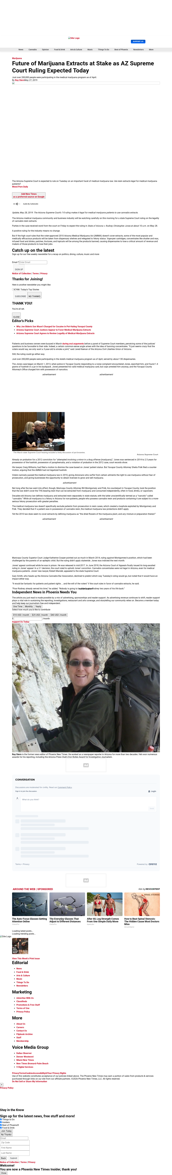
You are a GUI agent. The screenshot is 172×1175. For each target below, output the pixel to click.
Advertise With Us (25, 998)
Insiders (6, 1122)
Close (3, 1173)
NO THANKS (34, 296)
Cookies (29, 1073)
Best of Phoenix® (10, 1125)
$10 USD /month (21, 615)
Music (90, 49)
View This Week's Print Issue (26, 958)
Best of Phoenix (121, 49)
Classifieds (21, 1001)
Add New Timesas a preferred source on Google (28, 195)
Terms (36, 273)
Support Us (138, 41)
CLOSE (16, 317)
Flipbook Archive (24, 1034)
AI (46, 1073)
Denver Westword (24, 1056)
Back (3, 1158)
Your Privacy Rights (56, 1073)
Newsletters (138, 49)
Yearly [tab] (38, 606)
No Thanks (6, 1134)
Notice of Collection (21, 273)
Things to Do (8, 1119)
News (21, 49)
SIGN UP (19, 269)
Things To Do (103, 49)
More (151, 49)
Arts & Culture (76, 49)
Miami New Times (25, 1060)
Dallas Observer (24, 1053)
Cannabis (33, 49)
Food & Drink (59, 49)
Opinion (45, 49)
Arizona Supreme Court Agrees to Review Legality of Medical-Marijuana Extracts (55, 333)
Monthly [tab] (29, 606)
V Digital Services (24, 1067)
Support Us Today (20, 622)
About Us (20, 1024)
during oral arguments (73, 343)
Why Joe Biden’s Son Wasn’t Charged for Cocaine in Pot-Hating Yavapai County (54, 326)
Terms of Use (22, 1008)
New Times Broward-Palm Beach (32, 1063)
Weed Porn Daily (20, 186)
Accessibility (39, 1073)
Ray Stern (19, 80)
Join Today (6, 1131)
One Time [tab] (17, 606)
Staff (18, 1037)
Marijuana (17, 58)
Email (15, 262)
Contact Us (21, 1030)
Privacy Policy (23, 1011)
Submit (13, 1158)
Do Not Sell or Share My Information (29, 1081)
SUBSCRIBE (20, 296)
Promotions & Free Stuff (28, 1005)
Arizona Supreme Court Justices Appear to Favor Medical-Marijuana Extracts (53, 330)
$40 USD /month (59, 615)
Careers (20, 1027)
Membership (22, 1041)
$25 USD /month (40, 615)
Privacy (43, 273)
